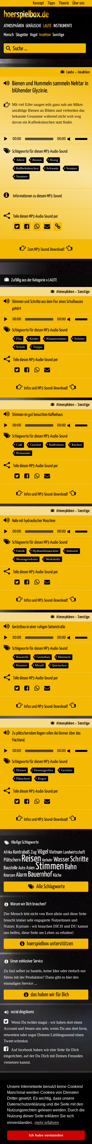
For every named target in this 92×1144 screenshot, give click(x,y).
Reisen (31, 858)
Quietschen (59, 665)
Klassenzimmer (56, 338)
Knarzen (21, 665)
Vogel (33, 35)
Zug (34, 852)
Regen (42, 778)
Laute (47, 26)
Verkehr (47, 860)
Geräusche (33, 26)
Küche (57, 875)
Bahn (71, 867)
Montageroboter (27, 559)
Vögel (43, 852)
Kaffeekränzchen (27, 168)
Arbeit (20, 160)
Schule (20, 347)
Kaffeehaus (56, 445)
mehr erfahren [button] (47, 1122)
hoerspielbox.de (26, 14)
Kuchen (77, 445)
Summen (22, 176)
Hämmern (64, 657)
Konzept (38, 3)
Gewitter (66, 770)
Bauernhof (40, 874)
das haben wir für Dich (50, 994)
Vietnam (55, 852)
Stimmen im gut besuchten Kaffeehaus (37, 415)
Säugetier (22, 35)
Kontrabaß (21, 852)
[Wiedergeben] (5, 139)
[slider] (82, 138)
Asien (30, 868)
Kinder (34, 338)
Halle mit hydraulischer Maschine (33, 521)
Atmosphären (14, 26)
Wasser (61, 860)
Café (19, 445)
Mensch (9, 35)
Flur (19, 338)
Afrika (8, 852)
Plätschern (23, 778)
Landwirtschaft (74, 852)
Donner (21, 770)
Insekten (45, 35)
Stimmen (50, 866)
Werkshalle (53, 559)
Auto (21, 868)
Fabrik (20, 551)
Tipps (51, 3)
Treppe (37, 347)
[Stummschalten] (69, 139)
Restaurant (23, 453)
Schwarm (52, 168)
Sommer (71, 168)
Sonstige (58, 35)
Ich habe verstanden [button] (46, 1135)
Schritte (79, 338)
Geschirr (35, 445)
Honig (54, 160)
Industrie (72, 551)
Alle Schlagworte (50, 886)
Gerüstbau (43, 657)
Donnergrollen (43, 770)
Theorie (64, 3)
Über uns (78, 3)
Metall (39, 665)
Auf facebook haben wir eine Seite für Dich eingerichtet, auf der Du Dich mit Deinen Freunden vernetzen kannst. (43, 1056)
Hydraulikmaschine (46, 551)
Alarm (21, 875)
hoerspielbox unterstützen (50, 943)
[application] (46, 139)
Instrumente (62, 26)
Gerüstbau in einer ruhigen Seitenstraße (38, 627)
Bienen (37, 160)
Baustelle (22, 657)
